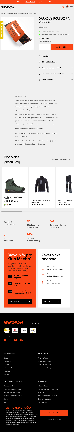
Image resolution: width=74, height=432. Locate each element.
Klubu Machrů (30, 2)
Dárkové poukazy (12, 13)
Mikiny (6, 402)
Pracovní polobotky (11, 386)
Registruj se (14, 301)
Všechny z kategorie (60, 159)
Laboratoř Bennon (10, 368)
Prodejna (7, 371)
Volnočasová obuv (44, 361)
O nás (6, 358)
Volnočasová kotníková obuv (14, 396)
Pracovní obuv (43, 358)
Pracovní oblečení (44, 364)
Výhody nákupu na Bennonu (48, 389)
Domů (3, 13)
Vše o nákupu (43, 386)
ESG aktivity (8, 361)
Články (6, 364)
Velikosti (41, 392)
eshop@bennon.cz (55, 276)
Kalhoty (6, 399)
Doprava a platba (44, 399)
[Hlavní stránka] (7, 7)
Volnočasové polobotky (12, 392)
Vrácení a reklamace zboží (48, 396)
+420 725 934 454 (54, 284)
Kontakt (47, 301)
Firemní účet (42, 402)
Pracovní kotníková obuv (12, 389)
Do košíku (63, 47)
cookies (20, 414)
